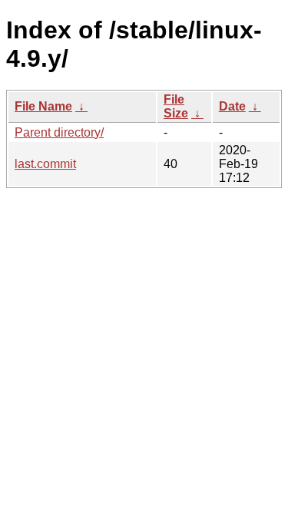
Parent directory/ (59, 132)
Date (232, 106)
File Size (176, 106)
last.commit (45, 163)
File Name (43, 106)
